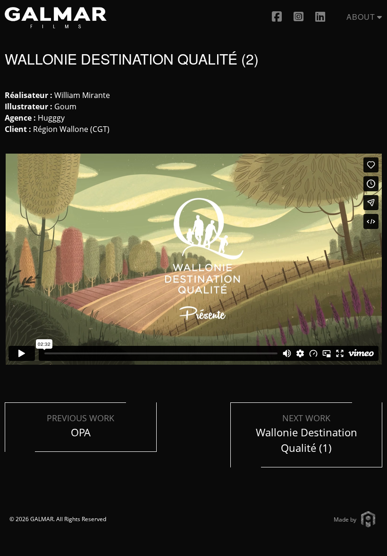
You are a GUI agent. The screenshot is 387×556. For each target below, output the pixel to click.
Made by (345, 519)
